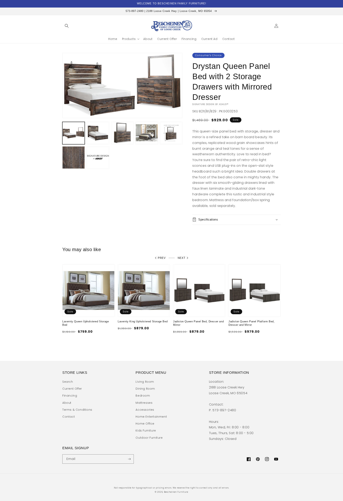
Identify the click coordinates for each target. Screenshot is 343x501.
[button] (66, 25)
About (66, 403)
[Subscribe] (129, 459)
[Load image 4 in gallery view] (147, 133)
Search (67, 382)
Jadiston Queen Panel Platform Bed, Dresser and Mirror (251, 323)
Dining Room (145, 389)
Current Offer (72, 389)
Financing (69, 396)
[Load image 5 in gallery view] (171, 133)
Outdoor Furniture (149, 438)
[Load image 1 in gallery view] (73, 133)
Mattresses (144, 403)
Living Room (145, 382)
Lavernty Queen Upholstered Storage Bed (85, 323)
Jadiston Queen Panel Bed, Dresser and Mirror (198, 323)
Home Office (145, 424)
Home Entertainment (151, 417)
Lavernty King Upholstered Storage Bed (143, 321)
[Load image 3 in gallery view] (122, 133)
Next (181, 257)
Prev (162, 257)
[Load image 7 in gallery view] (98, 157)
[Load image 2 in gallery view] (98, 133)
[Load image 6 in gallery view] (73, 157)
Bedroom (143, 396)
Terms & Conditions (77, 410)
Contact (68, 417)
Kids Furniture (146, 431)
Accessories (145, 410)
